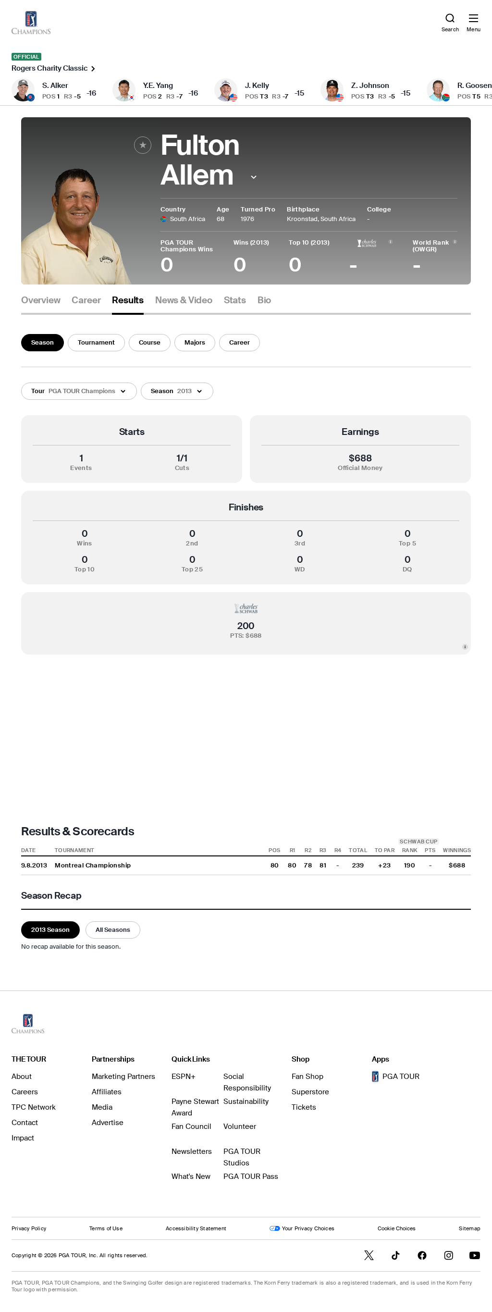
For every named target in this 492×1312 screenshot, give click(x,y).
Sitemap (469, 1228)
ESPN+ (184, 1076)
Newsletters (192, 1151)
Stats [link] (235, 300)
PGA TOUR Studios (241, 1157)
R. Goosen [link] (474, 85)
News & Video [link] (183, 300)
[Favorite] (142, 145)
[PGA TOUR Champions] (28, 1023)
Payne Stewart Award (195, 1107)
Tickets (304, 1107)
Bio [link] (264, 300)
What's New (191, 1176)
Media (102, 1107)
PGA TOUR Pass (250, 1176)
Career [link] (86, 300)
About (22, 1076)
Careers (25, 1092)
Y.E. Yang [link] (158, 85)
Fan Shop (307, 1076)
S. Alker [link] (55, 85)
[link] (31, 22)
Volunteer (239, 1126)
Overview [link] (40, 300)
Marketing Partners (123, 1076)
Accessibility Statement (196, 1228)
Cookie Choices (397, 1228)
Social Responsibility (247, 1082)
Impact (23, 1138)
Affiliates (107, 1092)
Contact (25, 1122)
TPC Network (34, 1107)
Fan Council (191, 1126)
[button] (253, 177)
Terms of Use (106, 1228)
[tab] (40, 304)
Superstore (310, 1092)
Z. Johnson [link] (370, 85)
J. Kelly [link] (257, 85)
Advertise (107, 1122)
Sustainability (246, 1101)
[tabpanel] (246, 640)
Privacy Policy (29, 1228)
